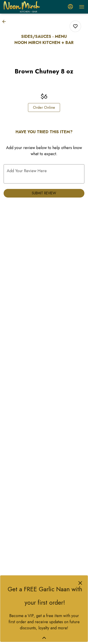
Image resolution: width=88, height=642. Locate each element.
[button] (5, 21)
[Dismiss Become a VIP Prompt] (80, 583)
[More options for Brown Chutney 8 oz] (75, 26)
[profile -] (70, 6)
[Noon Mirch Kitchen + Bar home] (24, 6)
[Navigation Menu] (82, 7)
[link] (44, 107)
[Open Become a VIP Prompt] (44, 638)
